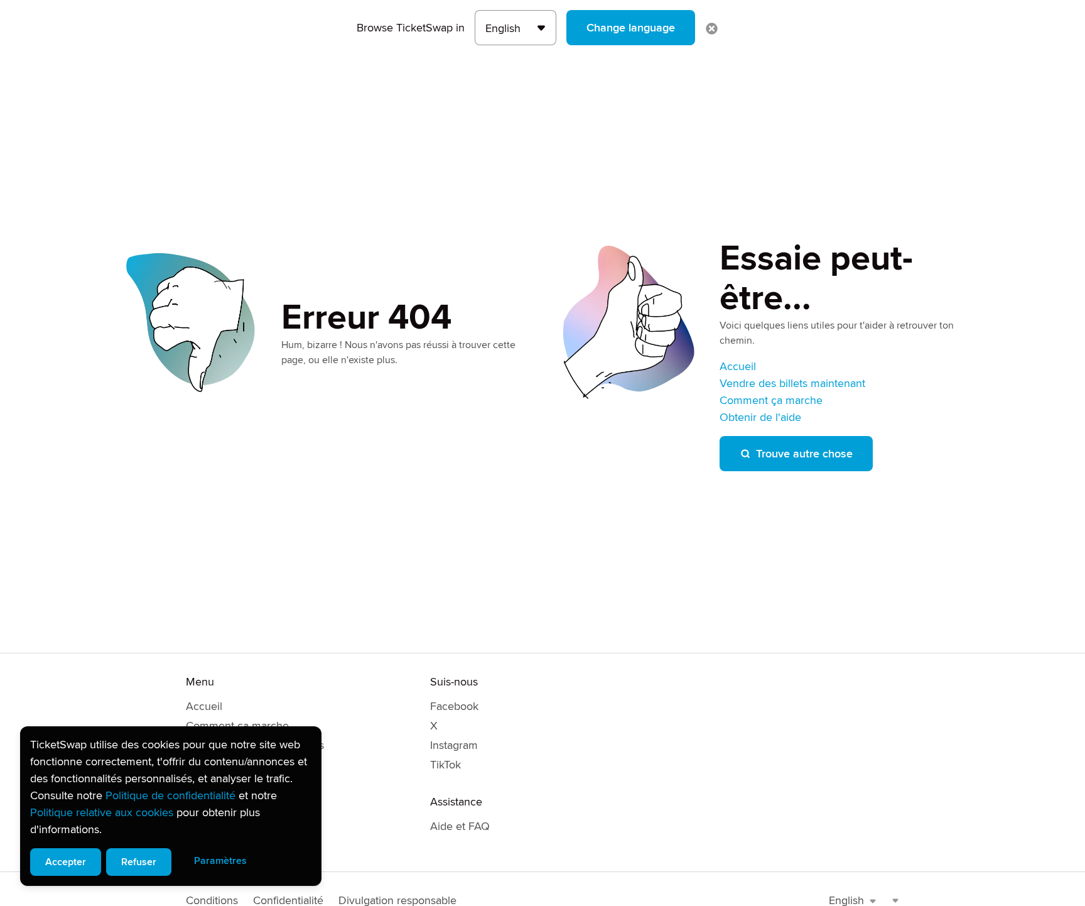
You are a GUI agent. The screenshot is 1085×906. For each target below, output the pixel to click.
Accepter (65, 862)
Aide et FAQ (460, 826)
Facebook (454, 706)
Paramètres (220, 860)
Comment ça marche (771, 400)
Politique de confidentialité (170, 795)
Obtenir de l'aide (760, 417)
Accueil (738, 366)
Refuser (138, 862)
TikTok (445, 765)
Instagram (454, 745)
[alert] (170, 806)
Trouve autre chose (804, 454)
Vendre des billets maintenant (792, 383)
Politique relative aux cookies (101, 812)
